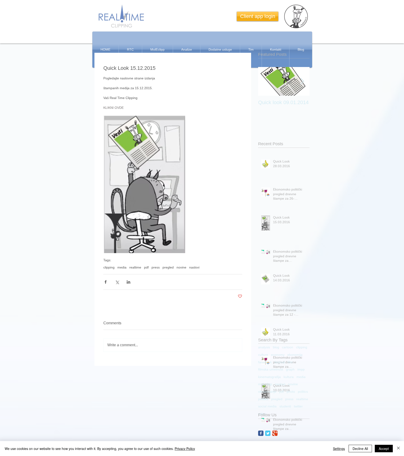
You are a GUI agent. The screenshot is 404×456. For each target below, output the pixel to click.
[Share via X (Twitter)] (117, 282)
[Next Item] (302, 81)
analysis (264, 347)
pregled (168, 267)
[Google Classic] (275, 433)
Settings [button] (339, 448)
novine (181, 267)
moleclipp (265, 384)
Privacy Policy (185, 448)
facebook (265, 362)
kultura (289, 377)
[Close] (398, 448)
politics (303, 391)
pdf (146, 267)
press (156, 267)
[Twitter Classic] (268, 433)
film (290, 362)
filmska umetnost (270, 369)
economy (278, 355)
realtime (135, 267)
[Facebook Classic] (260, 433)
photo (291, 391)
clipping (109, 267)
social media (267, 406)
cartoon (287, 347)
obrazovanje (267, 391)
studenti (285, 406)
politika (263, 399)
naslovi (194, 267)
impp (301, 369)
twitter (298, 406)
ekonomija (295, 355)
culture (263, 355)
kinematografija (269, 377)
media (121, 267)
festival (279, 362)
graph (290, 369)
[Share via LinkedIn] (128, 282)
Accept (384, 448)
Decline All (360, 448)
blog (276, 347)
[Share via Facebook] (105, 282)
